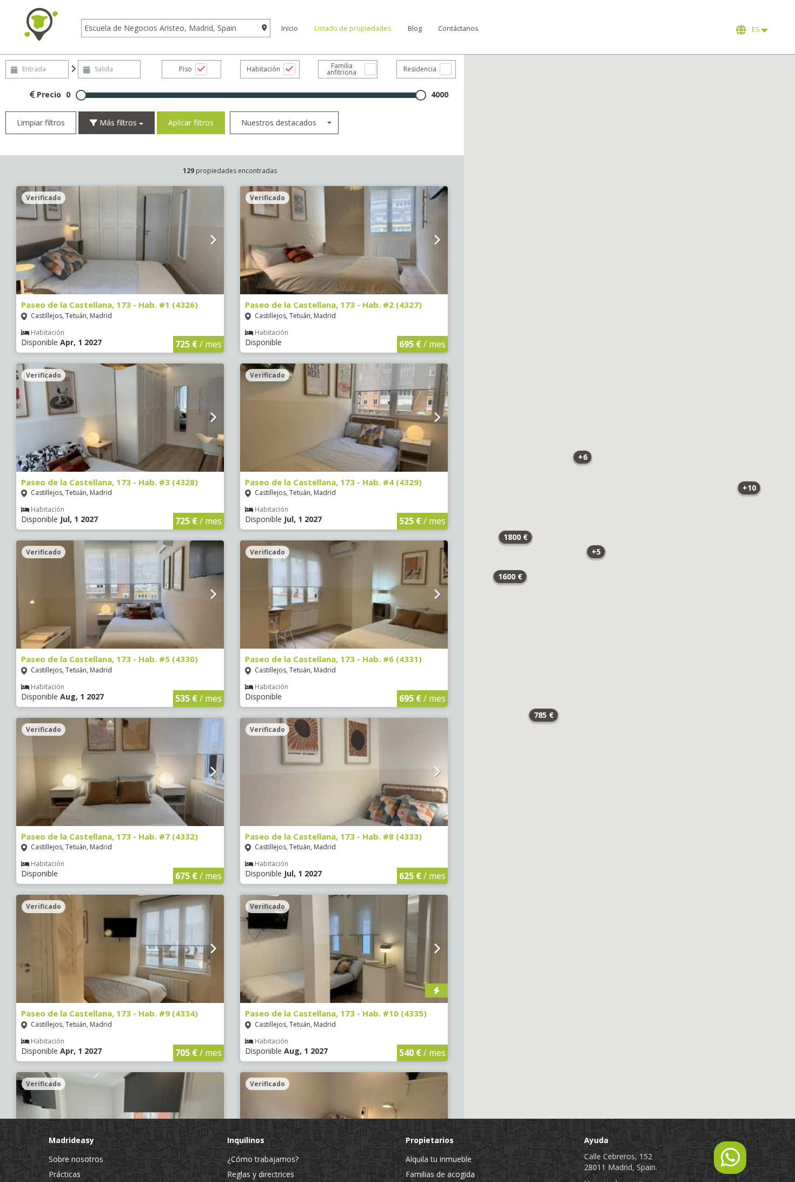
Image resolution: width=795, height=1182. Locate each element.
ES (754, 29)
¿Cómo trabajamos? (263, 1159)
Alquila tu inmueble (439, 1159)
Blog (415, 28)
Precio (48, 94)
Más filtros (118, 122)
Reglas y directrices (260, 1174)
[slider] (81, 95)
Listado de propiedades (353, 28)
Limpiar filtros (41, 122)
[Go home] (40, 24)
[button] (749, 487)
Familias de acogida (440, 1174)
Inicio (289, 28)
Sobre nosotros (76, 1159)
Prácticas (65, 1174)
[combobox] (284, 122)
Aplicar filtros (191, 122)
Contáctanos (458, 28)
